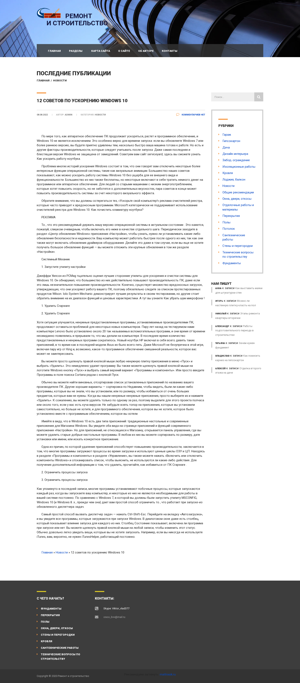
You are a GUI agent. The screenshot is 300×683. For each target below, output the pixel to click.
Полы (226, 222)
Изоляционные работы (238, 167)
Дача (226, 147)
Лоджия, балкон (233, 179)
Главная (54, 50)
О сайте (124, 50)
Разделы (75, 50)
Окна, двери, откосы (236, 199)
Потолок (228, 229)
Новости (60, 80)
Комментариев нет (193, 114)
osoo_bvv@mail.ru (114, 617)
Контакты (169, 50)
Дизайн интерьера (235, 154)
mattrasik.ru (168, 674)
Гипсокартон (231, 141)
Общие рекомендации (238, 192)
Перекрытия (231, 216)
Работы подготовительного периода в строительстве (234, 330)
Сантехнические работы (60, 647)
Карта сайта (100, 50)
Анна (218, 288)
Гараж (226, 134)
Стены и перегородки (237, 246)
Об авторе (146, 50)
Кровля (227, 173)
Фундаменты (231, 263)
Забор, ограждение (236, 160)
